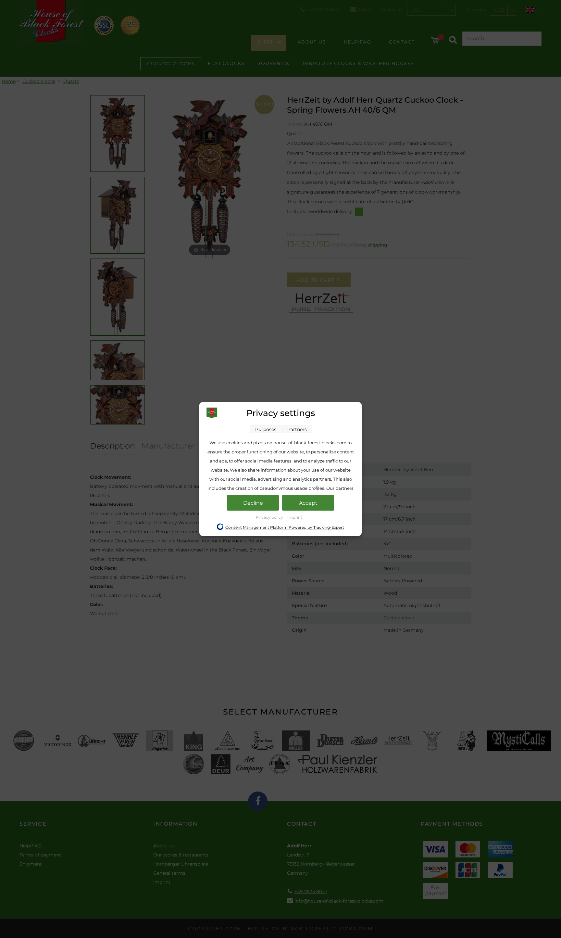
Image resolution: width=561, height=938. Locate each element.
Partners (297, 429)
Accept (308, 503)
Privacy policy (270, 517)
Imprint (294, 517)
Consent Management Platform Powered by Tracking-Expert (284, 527)
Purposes (265, 429)
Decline (253, 503)
